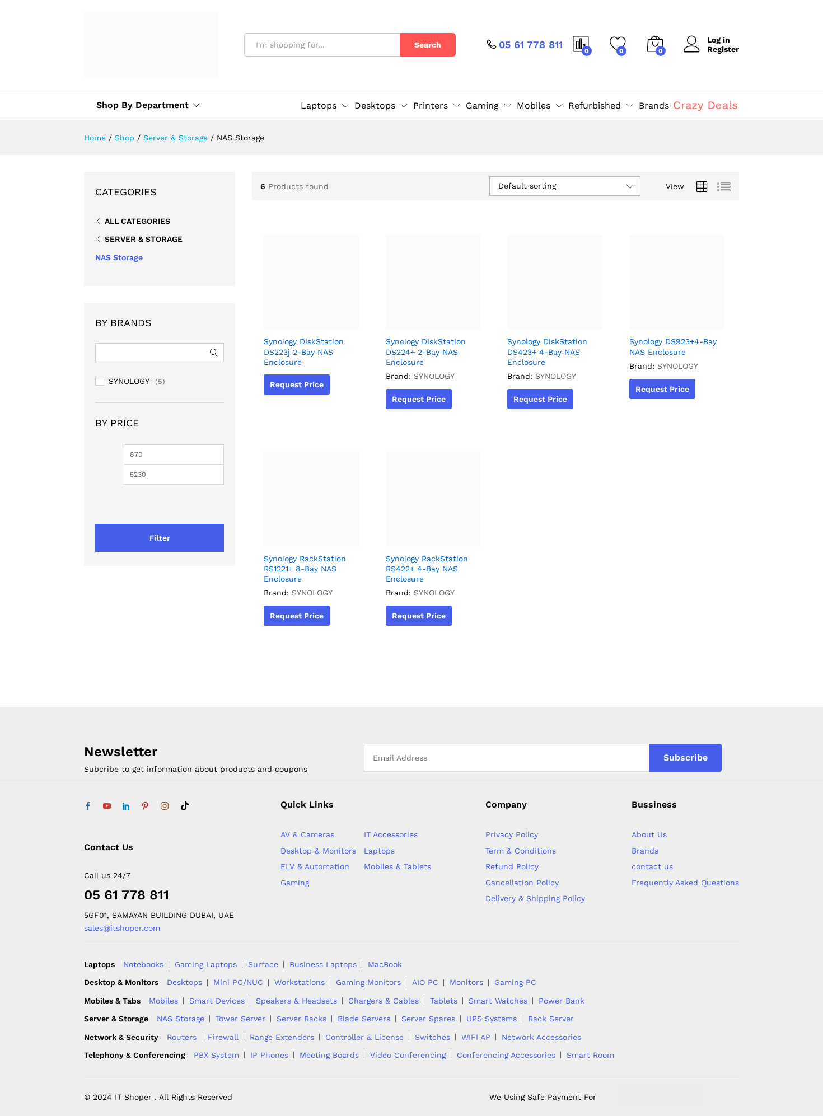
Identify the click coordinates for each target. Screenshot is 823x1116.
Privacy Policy (511, 834)
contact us (652, 866)
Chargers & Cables (383, 1000)
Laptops (379, 850)
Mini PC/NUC (238, 982)
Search (427, 44)
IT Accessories (391, 834)
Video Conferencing (408, 1055)
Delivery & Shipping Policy (535, 898)
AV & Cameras (307, 834)
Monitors (466, 982)
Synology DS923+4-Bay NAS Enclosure (673, 346)
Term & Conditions (520, 850)
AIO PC (425, 982)
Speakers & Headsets (296, 1000)
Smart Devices (217, 1000)
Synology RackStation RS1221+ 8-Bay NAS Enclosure (305, 568)
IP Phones (269, 1055)
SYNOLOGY (434, 376)
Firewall (223, 1037)
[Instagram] (165, 806)
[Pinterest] (145, 806)
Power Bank (561, 1000)
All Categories (137, 221)
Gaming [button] (482, 105)
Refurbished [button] (594, 105)
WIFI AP (475, 1037)
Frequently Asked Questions (685, 882)
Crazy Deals (705, 105)
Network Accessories (541, 1037)
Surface (263, 964)
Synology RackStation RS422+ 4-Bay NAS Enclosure (427, 568)
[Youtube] (106, 806)
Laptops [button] (318, 105)
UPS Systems (491, 1018)
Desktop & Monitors (318, 850)
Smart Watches (498, 1000)
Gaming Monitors (368, 982)
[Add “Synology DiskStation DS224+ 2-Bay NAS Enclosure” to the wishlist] (431, 317)
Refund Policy (512, 866)
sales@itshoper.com (122, 927)
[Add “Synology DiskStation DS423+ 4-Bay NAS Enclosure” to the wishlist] (553, 317)
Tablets (443, 1000)
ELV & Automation (314, 866)
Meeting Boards (329, 1055)
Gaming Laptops (206, 964)
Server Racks (301, 1018)
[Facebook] (87, 806)
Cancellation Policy (522, 882)
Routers (182, 1037)
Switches (432, 1037)
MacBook (385, 964)
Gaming (294, 882)
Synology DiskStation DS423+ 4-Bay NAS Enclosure (547, 351)
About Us (649, 834)
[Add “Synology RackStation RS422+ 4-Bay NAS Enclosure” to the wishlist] (431, 534)
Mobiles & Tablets (397, 866)
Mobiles (163, 1000)
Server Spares (428, 1018)
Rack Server (551, 1018)
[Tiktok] (185, 806)
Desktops (184, 982)
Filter (159, 537)
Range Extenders (282, 1037)
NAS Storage (119, 257)
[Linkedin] (125, 806)
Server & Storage (144, 239)
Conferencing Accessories (506, 1055)
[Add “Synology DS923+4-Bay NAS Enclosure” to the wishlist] (675, 317)
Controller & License (364, 1037)
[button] (335, 317)
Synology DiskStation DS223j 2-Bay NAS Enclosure (304, 351)
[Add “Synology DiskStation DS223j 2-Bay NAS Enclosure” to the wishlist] (310, 317)
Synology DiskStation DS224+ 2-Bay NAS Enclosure (426, 351)
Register (723, 49)
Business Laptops (323, 964)
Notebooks (143, 964)
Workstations (299, 982)
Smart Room (590, 1055)
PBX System (216, 1055)
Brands (654, 105)
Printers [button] (430, 105)
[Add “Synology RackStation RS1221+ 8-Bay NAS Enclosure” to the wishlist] (310, 534)
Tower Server (240, 1018)
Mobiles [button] (533, 105)
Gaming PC (515, 982)
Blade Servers (364, 1018)
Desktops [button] (374, 105)
